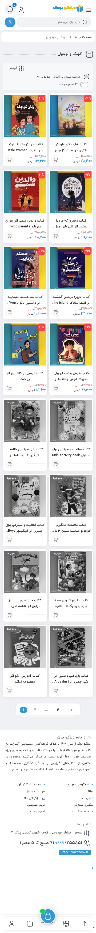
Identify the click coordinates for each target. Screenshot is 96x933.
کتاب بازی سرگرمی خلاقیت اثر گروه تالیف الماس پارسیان (24, 455)
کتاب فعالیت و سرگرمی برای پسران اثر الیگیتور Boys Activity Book (25, 531)
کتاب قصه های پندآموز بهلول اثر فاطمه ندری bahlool (25, 606)
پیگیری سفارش (83, 805)
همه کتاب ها (83, 37)
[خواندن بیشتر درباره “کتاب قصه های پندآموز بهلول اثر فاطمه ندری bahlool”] (9, 615)
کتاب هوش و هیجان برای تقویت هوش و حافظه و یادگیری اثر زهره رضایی (71, 379)
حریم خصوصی (36, 805)
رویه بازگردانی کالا (34, 798)
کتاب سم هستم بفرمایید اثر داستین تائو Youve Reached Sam (24, 303)
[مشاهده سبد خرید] (10, 9)
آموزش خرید (37, 811)
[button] (9, 159)
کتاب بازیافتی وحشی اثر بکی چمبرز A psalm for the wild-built (71, 682)
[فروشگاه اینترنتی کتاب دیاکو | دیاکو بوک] (68, 9)
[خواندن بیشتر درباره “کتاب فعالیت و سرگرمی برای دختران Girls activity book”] (55, 464)
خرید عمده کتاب (83, 811)
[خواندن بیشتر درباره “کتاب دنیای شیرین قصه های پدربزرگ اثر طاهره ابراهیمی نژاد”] (55, 615)
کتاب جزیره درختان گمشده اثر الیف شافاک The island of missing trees (71, 303)
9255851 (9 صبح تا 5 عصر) (51, 843)
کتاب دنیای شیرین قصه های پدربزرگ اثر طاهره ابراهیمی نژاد (71, 606)
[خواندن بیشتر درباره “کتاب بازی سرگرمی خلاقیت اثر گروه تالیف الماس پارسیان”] (9, 464)
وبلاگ (89, 791)
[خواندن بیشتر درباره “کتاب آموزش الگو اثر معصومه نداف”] (9, 690)
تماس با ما (87, 798)
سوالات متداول (35, 791)
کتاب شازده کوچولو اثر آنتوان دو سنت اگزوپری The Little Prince (71, 150)
